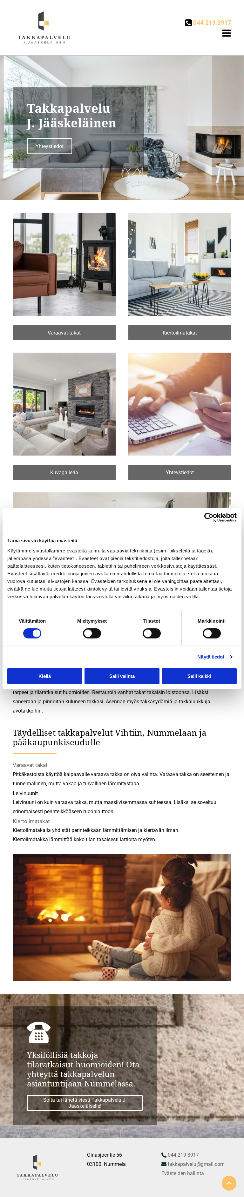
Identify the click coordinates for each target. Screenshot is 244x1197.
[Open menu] (226, 33)
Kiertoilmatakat (31, 821)
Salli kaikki (199, 676)
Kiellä (44, 676)
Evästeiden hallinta (182, 1173)
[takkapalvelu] (64, 264)
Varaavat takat (30, 765)
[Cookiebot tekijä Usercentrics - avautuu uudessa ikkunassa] (209, 517)
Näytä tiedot (210, 656)
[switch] (92, 633)
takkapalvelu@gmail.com (196, 1164)
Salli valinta (122, 676)
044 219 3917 (183, 1155)
